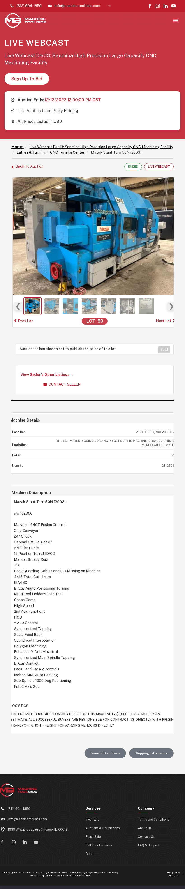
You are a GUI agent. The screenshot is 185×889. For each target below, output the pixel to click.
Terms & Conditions (105, 753)
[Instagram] (157, 6)
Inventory (92, 819)
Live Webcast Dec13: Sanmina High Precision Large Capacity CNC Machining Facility (101, 147)
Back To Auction (29, 166)
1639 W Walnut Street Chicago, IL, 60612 (37, 829)
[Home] (109, 6)
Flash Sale (93, 836)
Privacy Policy (173, 872)
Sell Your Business (99, 845)
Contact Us (146, 836)
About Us (144, 828)
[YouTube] (173, 6)
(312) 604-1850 (19, 808)
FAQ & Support (149, 845)
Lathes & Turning (31, 152)
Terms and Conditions (153, 819)
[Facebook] (150, 6)
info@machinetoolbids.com (27, 819)
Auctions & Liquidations (103, 828)
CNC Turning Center (67, 152)
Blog (89, 854)
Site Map (173, 875)
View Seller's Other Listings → (47, 374)
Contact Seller (65, 384)
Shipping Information (151, 753)
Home (17, 146)
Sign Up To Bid (26, 78)
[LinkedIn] (165, 6)
